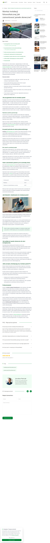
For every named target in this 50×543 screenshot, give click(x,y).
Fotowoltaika (21, 2)
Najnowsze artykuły (14, 2)
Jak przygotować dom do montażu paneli (12, 43)
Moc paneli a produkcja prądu (10, 49)
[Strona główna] (2, 8)
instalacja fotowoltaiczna (11, 124)
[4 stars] (7, 355)
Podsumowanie (7, 60)
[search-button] (44, 2)
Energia (25, 2)
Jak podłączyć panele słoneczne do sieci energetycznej (14, 56)
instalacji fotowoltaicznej (6, 66)
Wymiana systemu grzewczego (10, 45)
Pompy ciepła (38, 2)
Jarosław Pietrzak (7, 20)
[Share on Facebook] (28, 391)
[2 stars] (4, 355)
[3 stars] (6, 355)
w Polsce (11, 173)
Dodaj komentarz (7, 418)
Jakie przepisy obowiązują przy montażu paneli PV (13, 58)
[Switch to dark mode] (47, 2)
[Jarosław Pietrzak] (3, 20)
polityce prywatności (15, 535)
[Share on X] (31, 391)
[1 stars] (3, 355)
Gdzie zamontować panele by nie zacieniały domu (13, 52)
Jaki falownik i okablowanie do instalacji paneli (13, 54)
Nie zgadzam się (11, 537)
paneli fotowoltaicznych (10, 131)
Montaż (34, 2)
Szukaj (35, 8)
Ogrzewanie (30, 2)
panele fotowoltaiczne (17, 314)
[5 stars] (9, 355)
